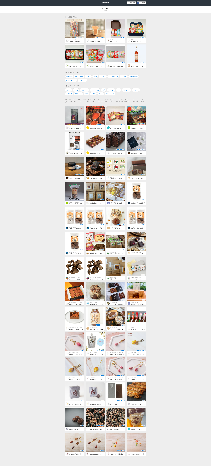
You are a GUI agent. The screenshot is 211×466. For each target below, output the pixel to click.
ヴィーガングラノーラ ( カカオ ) (77, 203)
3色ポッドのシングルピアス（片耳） (140, 454)
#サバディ (102, 76)
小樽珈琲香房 (92, 202)
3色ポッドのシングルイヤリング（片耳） (120, 454)
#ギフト (76, 90)
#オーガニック (110, 94)
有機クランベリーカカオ (96, 429)
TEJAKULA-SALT (93, 302)
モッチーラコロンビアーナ (74, 277)
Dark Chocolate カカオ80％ (97, 178)
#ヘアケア (69, 94)
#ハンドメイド (95, 90)
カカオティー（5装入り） (75, 404)
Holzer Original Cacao (137, 66)
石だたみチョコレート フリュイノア (99, 153)
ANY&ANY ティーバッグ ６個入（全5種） (121, 66)
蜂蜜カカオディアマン (74, 429)
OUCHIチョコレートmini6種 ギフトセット (141, 279)
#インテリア (84, 90)
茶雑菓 (111, 39)
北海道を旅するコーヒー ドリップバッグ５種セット (103, 203)
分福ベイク (92, 252)
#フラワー (136, 90)
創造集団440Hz (113, 177)
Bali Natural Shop (93, 177)
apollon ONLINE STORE (74, 202)
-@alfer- (112, 152)
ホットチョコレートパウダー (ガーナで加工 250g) (143, 429)
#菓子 (95, 76)
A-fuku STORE (113, 126)
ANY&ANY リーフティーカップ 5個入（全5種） (143, 329)
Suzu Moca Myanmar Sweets (75, 327)
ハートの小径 (92, 152)
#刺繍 (86, 94)
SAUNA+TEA (133, 152)
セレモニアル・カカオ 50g (96, 279)
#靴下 (103, 90)
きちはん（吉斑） (73, 39)
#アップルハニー (113, 76)
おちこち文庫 (92, 126)
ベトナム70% (113, 404)
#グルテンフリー (71, 80)
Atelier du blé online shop (116, 202)
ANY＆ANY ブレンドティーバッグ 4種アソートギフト (82, 66)
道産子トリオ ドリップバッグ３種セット (120, 254)
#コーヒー (111, 90)
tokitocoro (92, 428)
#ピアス (93, 94)
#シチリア (69, 76)
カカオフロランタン (136, 404)
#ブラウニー (82, 80)
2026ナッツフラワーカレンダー (118, 178)
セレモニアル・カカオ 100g (76, 279)
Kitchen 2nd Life (134, 302)
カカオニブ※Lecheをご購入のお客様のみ (141, 304)
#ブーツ (100, 94)
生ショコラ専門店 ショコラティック (77, 302)
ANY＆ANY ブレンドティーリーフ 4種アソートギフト (144, 41)
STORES (103, 2)
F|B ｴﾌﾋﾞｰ (133, 64)
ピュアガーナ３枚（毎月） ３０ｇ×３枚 (120, 128)
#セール (68, 90)
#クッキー (123, 76)
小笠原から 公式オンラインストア (138, 202)
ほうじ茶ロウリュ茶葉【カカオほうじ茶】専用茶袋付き (144, 153)
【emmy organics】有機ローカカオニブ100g (80, 153)
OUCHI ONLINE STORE (136, 277)
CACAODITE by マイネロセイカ (76, 352)
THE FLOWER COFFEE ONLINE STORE (77, 126)
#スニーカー (78, 94)
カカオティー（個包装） (96, 404)
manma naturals (114, 227)
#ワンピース (126, 90)
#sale (118, 90)
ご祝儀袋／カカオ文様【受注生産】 (78, 41)
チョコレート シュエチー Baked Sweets (79, 329)
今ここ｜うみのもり (73, 152)
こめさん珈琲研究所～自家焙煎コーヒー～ (140, 126)
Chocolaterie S (113, 302)
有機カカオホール (114, 429)
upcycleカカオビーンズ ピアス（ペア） (100, 454)
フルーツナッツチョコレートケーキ (119, 153)
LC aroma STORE (93, 352)
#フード (88, 76)
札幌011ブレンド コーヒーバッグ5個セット (121, 279)
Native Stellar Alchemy (136, 177)
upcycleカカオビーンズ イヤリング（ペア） (80, 454)
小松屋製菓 (92, 39)
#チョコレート (79, 76)
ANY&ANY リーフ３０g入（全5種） (99, 66)
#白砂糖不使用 (133, 76)
